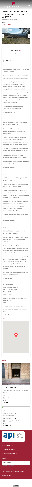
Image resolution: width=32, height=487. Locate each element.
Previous (3, 36)
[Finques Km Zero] (12, 7)
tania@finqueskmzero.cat (10, 453)
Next (29, 36)
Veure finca (16, 380)
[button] (17, 337)
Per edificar (8, 314)
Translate (13, 465)
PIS (4, 411)
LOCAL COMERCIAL (9, 387)
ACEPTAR (16, 485)
